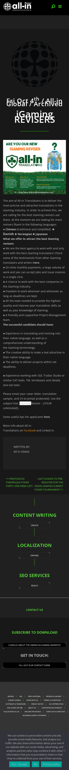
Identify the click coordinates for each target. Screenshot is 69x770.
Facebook (30, 430)
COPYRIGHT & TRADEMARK (16, 704)
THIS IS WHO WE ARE (15, 708)
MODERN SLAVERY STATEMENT (34, 715)
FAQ (20, 696)
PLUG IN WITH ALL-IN (11, 712)
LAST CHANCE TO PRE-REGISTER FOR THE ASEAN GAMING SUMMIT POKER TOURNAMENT (48, 484)
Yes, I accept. (19, 764)
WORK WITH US (32, 700)
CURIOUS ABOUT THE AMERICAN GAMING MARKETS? (34, 645)
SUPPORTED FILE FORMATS (52, 708)
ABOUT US (32, 708)
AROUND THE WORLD (33, 712)
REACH (34, 585)
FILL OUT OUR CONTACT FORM (34, 665)
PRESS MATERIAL (34, 696)
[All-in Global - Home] (17, 6)
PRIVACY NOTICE (37, 704)
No (35, 764)
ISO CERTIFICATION (56, 704)
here (36, 262)
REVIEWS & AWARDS (53, 696)
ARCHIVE (10, 696)
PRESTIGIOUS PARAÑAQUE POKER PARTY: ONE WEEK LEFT (19, 482)
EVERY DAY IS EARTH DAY (55, 712)
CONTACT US (34, 610)
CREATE (34, 525)
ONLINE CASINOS (14, 700)
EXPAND (34, 555)
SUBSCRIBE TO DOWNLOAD (35, 632)
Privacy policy (51, 764)
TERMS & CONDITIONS (52, 700)
